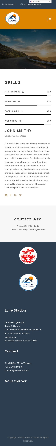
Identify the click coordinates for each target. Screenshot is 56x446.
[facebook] (11, 195)
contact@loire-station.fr (32, 4)
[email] (6, 195)
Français (36, 2)
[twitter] (20, 195)
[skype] (15, 195)
